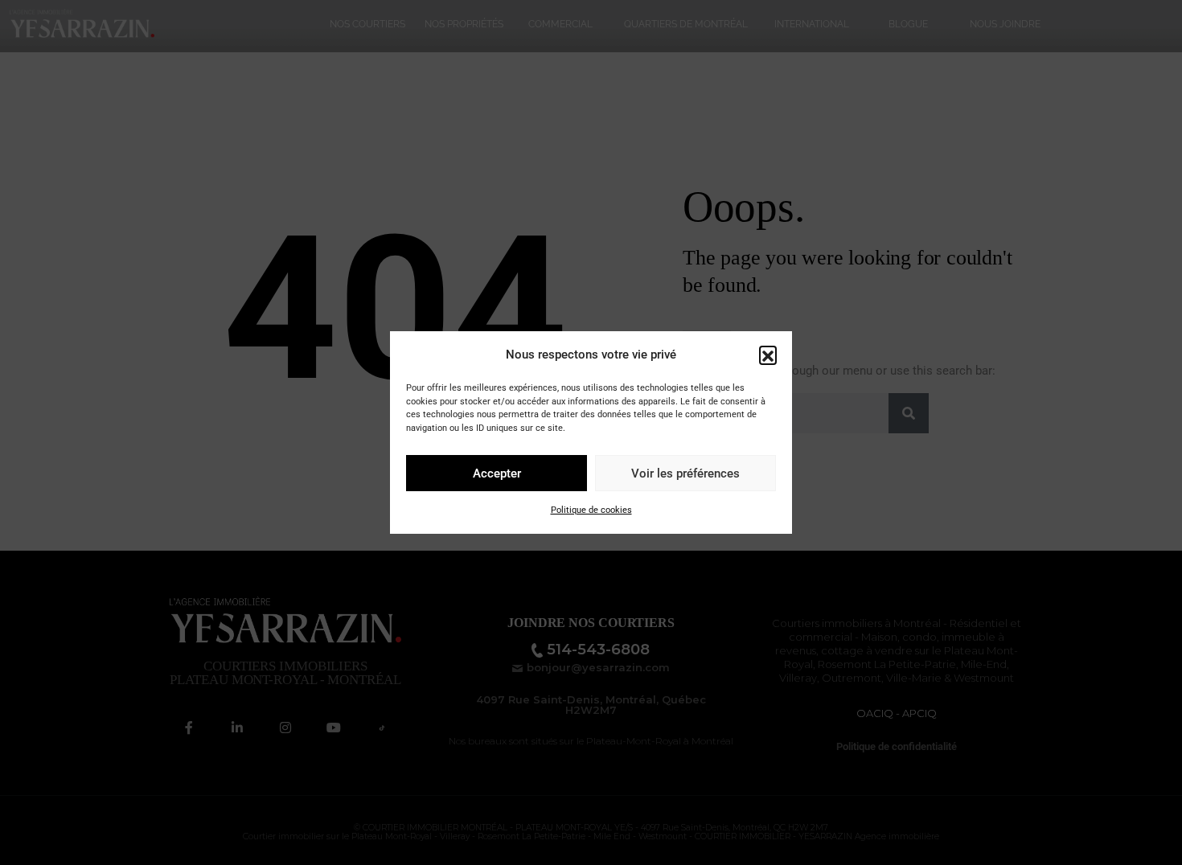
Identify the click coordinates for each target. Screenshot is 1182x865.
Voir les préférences (685, 473)
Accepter (497, 473)
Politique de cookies (591, 510)
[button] (768, 354)
